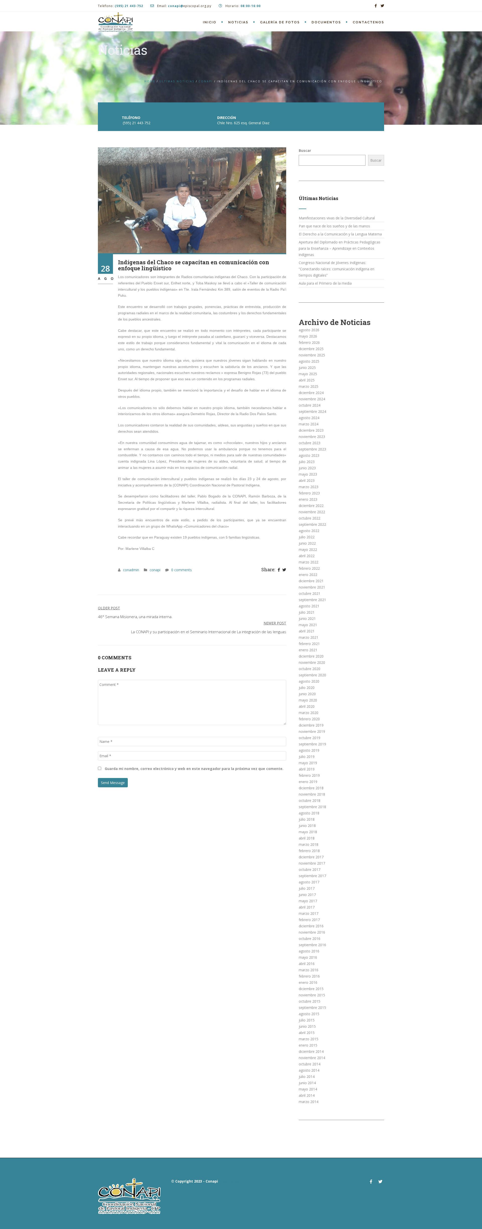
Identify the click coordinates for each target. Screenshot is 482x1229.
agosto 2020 (309, 681)
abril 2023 (307, 480)
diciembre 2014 (311, 1051)
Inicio (209, 22)
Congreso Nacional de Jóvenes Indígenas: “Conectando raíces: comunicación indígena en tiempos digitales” (336, 269)
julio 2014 (307, 1076)
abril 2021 (307, 631)
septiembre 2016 (312, 944)
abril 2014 (307, 1095)
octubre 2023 (309, 442)
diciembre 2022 (311, 505)
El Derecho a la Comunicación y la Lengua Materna (340, 234)
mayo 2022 (308, 549)
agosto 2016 (309, 951)
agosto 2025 (309, 361)
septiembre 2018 (312, 806)
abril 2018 (307, 838)
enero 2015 (308, 1045)
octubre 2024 (309, 405)
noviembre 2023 (312, 436)
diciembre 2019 (311, 725)
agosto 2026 (309, 330)
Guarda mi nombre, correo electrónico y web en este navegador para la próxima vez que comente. (194, 768)
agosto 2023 (309, 455)
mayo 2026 (308, 336)
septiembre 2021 (312, 599)
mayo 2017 (308, 900)
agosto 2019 (309, 750)
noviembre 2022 (312, 511)
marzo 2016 (308, 969)
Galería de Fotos (280, 22)
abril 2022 (307, 555)
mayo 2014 (308, 1089)
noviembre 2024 (312, 399)
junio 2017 (307, 894)
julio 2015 (307, 1020)
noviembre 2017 (312, 863)
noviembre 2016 (312, 932)
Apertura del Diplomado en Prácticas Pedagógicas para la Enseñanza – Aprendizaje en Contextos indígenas (339, 248)
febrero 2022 (309, 568)
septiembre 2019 (312, 744)
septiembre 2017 (312, 875)
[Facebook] (279, 570)
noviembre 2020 (312, 662)
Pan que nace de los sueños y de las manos (334, 226)
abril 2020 (307, 706)
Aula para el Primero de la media (325, 283)
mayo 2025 (308, 373)
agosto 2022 (309, 530)
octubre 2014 (309, 1064)
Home (149, 81)
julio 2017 (307, 888)
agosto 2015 (309, 1013)
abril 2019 (307, 769)
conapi (206, 81)
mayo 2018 (308, 831)
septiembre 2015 (312, 1007)
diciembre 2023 (311, 430)
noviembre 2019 (312, 731)
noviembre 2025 (312, 355)
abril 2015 (307, 1032)
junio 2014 (307, 1082)
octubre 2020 (309, 668)
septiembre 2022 (312, 524)
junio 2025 (307, 367)
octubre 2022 (309, 518)
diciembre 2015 (311, 988)
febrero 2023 (309, 493)
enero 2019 (308, 781)
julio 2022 (307, 537)
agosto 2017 (309, 882)
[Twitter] (284, 570)
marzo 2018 (308, 844)
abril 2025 (307, 380)
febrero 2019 (309, 775)
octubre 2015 (309, 1001)
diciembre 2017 (311, 857)
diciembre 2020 (311, 656)
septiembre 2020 (312, 675)
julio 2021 (307, 612)
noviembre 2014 (312, 1057)
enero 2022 (308, 574)
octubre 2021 (309, 593)
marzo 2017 (308, 913)
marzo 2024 (308, 424)
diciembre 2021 (311, 580)
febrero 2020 (309, 719)
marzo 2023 (308, 486)
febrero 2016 (309, 976)
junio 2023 (307, 468)
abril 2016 (307, 963)
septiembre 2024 (312, 411)
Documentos (326, 22)
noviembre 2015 (312, 995)
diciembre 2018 (311, 788)
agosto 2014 (309, 1070)
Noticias (238, 22)
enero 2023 (308, 499)
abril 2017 (307, 907)
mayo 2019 (308, 762)
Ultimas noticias (177, 81)
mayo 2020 (308, 700)
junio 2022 (307, 543)
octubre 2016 (309, 938)
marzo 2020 (308, 712)
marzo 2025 (308, 386)
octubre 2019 (309, 737)
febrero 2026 (309, 342)
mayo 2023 (308, 474)
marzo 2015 (308, 1039)
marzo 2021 (308, 637)
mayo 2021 (308, 624)
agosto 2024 (309, 417)
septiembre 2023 (312, 449)
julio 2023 (307, 461)
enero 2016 (308, 982)
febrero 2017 (309, 919)
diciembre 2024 (311, 392)
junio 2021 (307, 618)
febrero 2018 (309, 850)
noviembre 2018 (312, 794)
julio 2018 (307, 819)
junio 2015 (307, 1026)
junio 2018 (307, 825)
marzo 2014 (308, 1101)
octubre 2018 (309, 800)
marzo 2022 (308, 562)
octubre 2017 (309, 869)
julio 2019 (307, 756)
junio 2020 (307, 693)
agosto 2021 (309, 606)
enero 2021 (308, 650)
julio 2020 (307, 687)
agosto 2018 (309, 813)
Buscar (305, 150)
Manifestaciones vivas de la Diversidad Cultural (337, 218)
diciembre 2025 (311, 348)
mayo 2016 (308, 957)
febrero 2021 (309, 643)
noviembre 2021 (312, 587)
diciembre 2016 (311, 926)
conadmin (131, 569)
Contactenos (368, 22)
